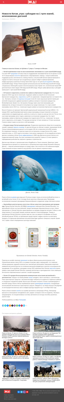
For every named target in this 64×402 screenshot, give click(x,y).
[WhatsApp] (17, 306)
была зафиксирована (25, 135)
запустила (53, 268)
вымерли (14, 197)
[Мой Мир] (19, 306)
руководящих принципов (42, 283)
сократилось (22, 97)
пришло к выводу (18, 127)
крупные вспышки (24, 99)
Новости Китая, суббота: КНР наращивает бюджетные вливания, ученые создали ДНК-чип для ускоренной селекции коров (46, 380)
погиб (18, 290)
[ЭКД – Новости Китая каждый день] (7, 393)
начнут (31, 277)
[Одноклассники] (10, 306)
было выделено (48, 81)
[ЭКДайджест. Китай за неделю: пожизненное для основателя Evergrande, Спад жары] (16, 369)
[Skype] (24, 306)
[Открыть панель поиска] (3, 2)
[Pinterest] (22, 306)
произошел (24, 260)
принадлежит (31, 206)
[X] (12, 306)
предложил (14, 73)
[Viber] (15, 306)
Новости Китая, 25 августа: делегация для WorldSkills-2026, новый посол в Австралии (15, 357)
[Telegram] (3, 306)
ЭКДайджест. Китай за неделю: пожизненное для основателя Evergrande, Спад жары (16, 379)
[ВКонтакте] (8, 306)
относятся (17, 75)
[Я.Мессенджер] (5, 306)
